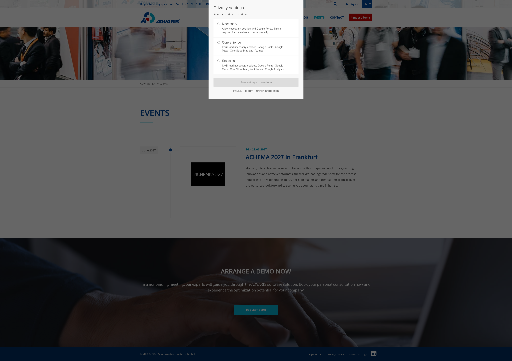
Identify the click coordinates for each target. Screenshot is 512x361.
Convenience (252, 46)
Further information (266, 90)
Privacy (237, 90)
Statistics (253, 65)
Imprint (248, 90)
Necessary (252, 28)
